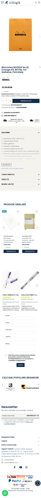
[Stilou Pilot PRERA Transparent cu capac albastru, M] (29, 280)
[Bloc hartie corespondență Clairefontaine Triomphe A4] (11, 221)
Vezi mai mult (6, 165)
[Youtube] (20, 467)
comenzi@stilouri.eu (11, 463)
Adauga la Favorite (12, 113)
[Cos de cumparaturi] (39, 3)
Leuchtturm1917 (27, 236)
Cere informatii (10, 116)
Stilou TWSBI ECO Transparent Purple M (17, 295)
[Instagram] (26, 467)
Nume (7, 323)
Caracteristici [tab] (8, 174)
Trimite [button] (20, 365)
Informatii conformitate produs (12, 169)
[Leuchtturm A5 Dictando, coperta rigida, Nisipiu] (30, 221)
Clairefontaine (8, 236)
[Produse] (2, 3)
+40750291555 (9, 460)
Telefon (8, 337)
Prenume (9, 330)
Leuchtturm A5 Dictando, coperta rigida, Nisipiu (28, 240)
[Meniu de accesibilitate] (38, 483)
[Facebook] (14, 467)
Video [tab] (5, 179)
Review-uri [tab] (7, 184)
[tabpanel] (20, 35)
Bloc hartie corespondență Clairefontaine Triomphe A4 (9, 240)
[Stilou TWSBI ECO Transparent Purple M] (11, 280)
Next (39, 37)
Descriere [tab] (5, 132)
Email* (8, 316)
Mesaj (7, 344)
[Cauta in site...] (36, 3)
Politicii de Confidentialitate (19, 358)
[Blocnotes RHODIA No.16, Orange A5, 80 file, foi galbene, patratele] (20, 35)
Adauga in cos (26, 101)
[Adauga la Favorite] (18, 211)
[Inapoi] (39, 67)
